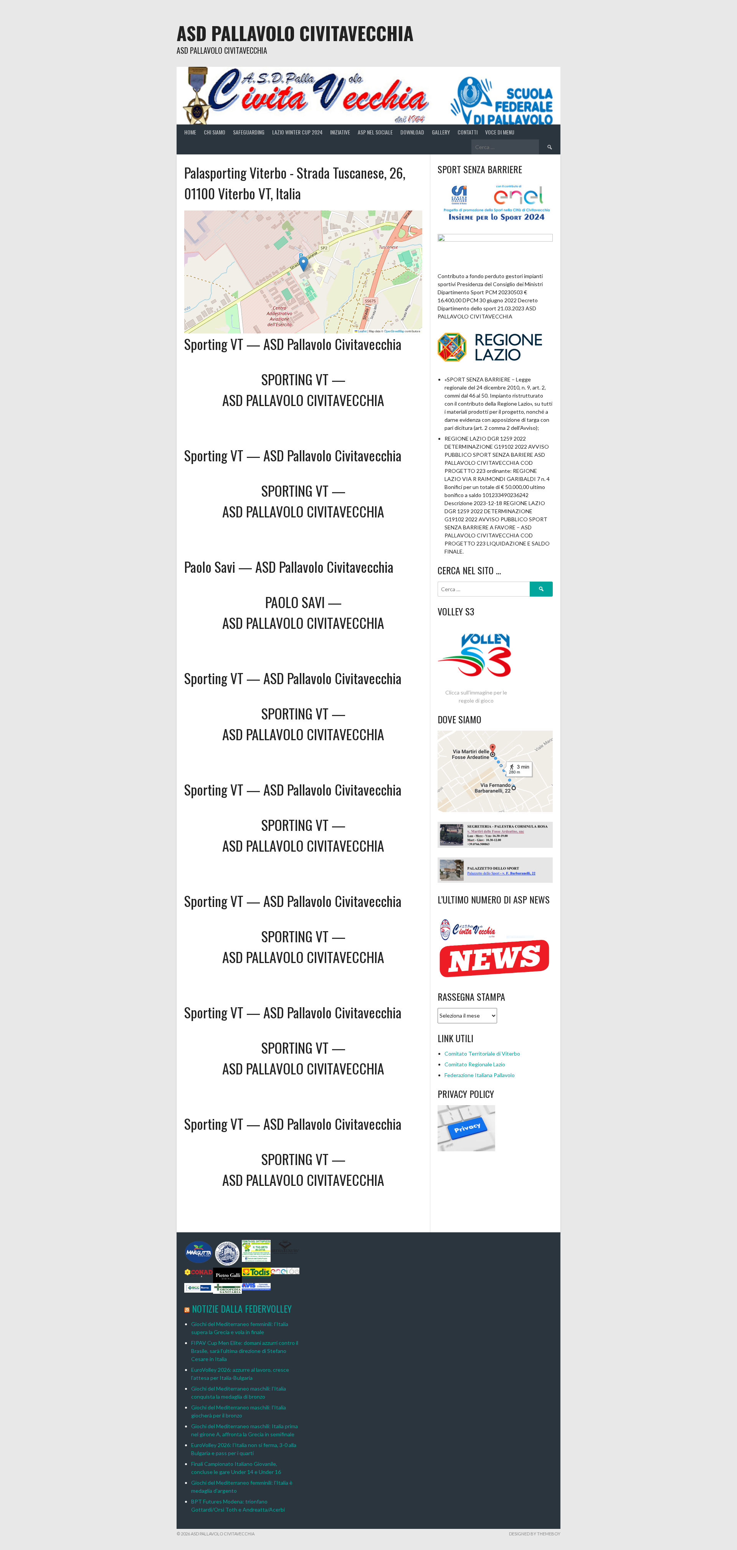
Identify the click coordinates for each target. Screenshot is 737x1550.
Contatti (468, 132)
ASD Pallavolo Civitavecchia (295, 32)
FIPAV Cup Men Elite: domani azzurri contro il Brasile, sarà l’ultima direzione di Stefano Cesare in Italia (244, 1350)
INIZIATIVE (340, 132)
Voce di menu (499, 132)
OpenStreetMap (394, 331)
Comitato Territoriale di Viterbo (482, 1053)
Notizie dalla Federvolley (242, 1308)
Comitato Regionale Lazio (475, 1064)
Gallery (441, 132)
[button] (303, 264)
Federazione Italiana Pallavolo (480, 1075)
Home (190, 132)
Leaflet (362, 331)
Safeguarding (248, 132)
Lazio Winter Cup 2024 (297, 132)
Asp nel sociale (375, 132)
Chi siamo (214, 132)
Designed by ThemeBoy (534, 1533)
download (412, 132)
